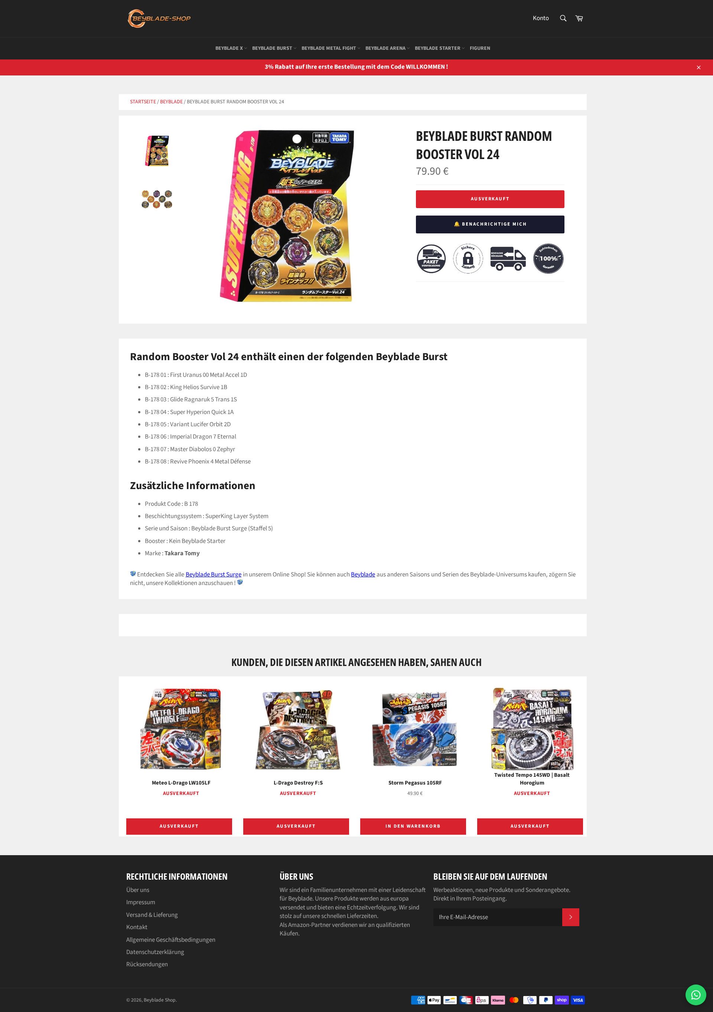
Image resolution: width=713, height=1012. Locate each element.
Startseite (143, 102)
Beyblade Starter (438, 48)
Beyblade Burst (272, 48)
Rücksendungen (147, 964)
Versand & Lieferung (152, 915)
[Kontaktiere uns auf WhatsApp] (696, 994)
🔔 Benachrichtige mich (490, 224)
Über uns (137, 890)
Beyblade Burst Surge (214, 574)
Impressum (140, 902)
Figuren (480, 48)
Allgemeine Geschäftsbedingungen (170, 939)
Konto (541, 18)
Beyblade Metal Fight (329, 48)
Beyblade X (229, 48)
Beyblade (171, 102)
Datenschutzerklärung (155, 952)
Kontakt (136, 927)
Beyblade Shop (160, 999)
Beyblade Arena (386, 48)
